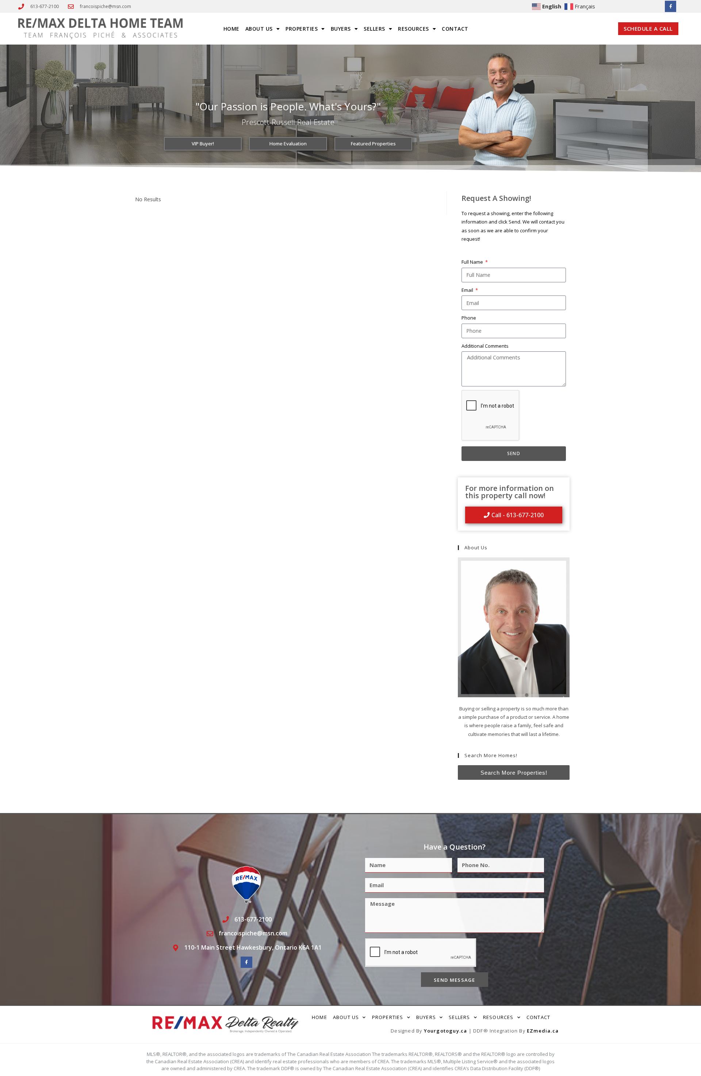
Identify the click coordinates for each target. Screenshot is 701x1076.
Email (467, 290)
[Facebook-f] (670, 6)
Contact (455, 28)
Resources (413, 28)
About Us (259, 28)
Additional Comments (485, 346)
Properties (302, 28)
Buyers (341, 28)
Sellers (374, 28)
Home (231, 28)
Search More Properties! (513, 773)
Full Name (472, 262)
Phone (468, 317)
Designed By (407, 1030)
